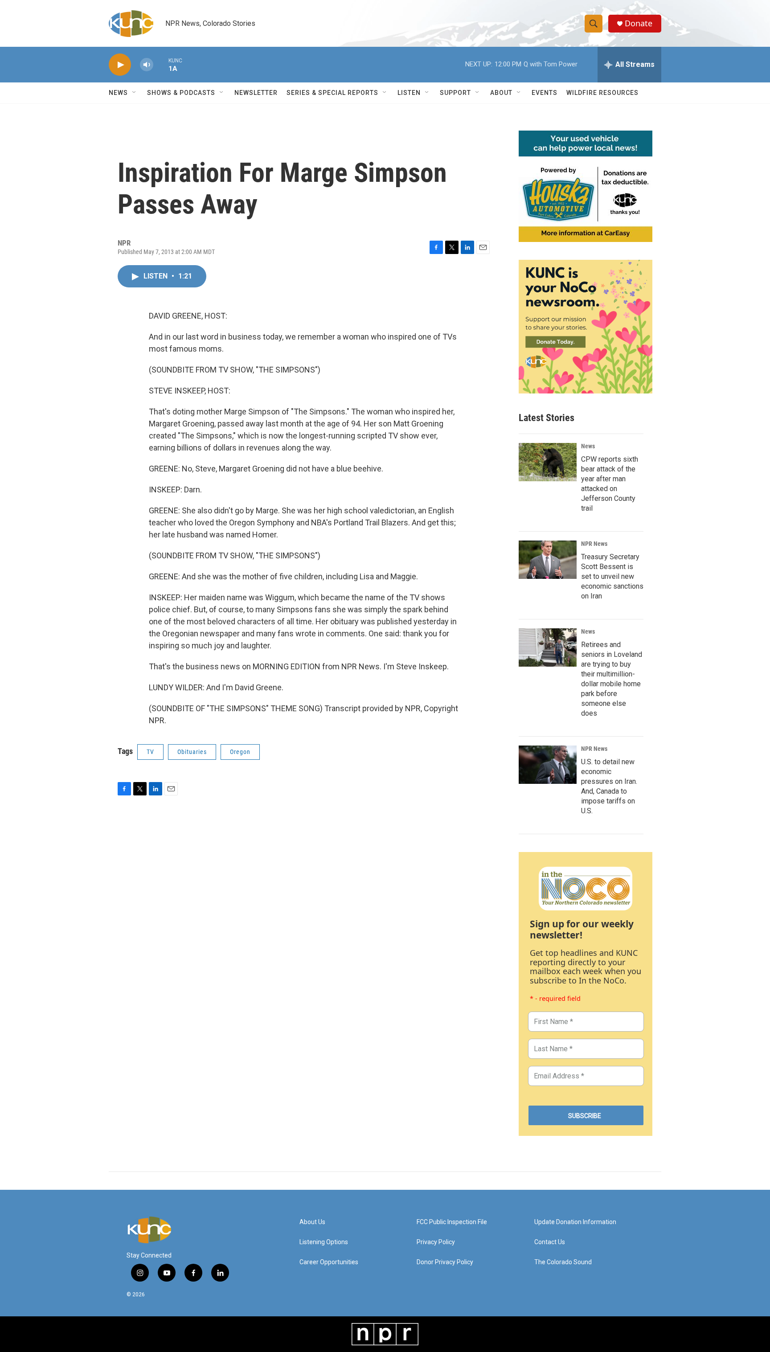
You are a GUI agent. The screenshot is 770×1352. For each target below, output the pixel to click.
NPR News (594, 543)
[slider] (161, 64)
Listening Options (323, 1242)
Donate (638, 23)
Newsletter (256, 92)
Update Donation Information (575, 1222)
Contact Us (549, 1242)
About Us (312, 1222)
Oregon (240, 751)
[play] (120, 65)
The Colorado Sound (563, 1262)
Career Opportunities (328, 1262)
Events (544, 92)
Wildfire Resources (602, 92)
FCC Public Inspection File (452, 1222)
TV (150, 751)
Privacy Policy (436, 1242)
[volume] (146, 65)
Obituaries (192, 751)
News (588, 446)
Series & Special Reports (332, 92)
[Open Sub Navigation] (134, 92)
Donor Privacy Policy (445, 1262)
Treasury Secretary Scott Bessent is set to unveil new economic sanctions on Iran (612, 576)
